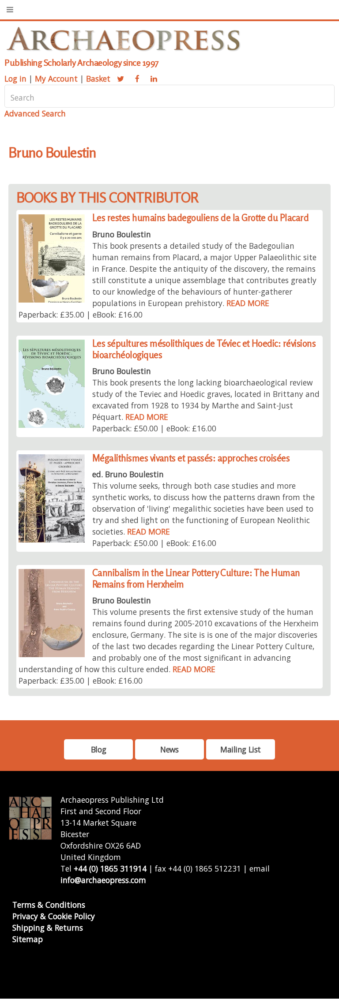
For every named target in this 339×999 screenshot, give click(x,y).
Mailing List (240, 749)
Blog (98, 749)
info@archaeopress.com (103, 880)
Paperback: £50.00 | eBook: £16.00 (154, 428)
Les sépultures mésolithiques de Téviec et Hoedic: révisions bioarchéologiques (204, 349)
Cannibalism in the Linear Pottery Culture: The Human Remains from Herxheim (196, 578)
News (169, 749)
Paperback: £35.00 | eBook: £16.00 (81, 314)
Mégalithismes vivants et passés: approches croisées (191, 458)
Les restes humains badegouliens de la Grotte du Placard (200, 217)
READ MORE (247, 303)
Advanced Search (35, 113)
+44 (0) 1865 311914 (110, 868)
